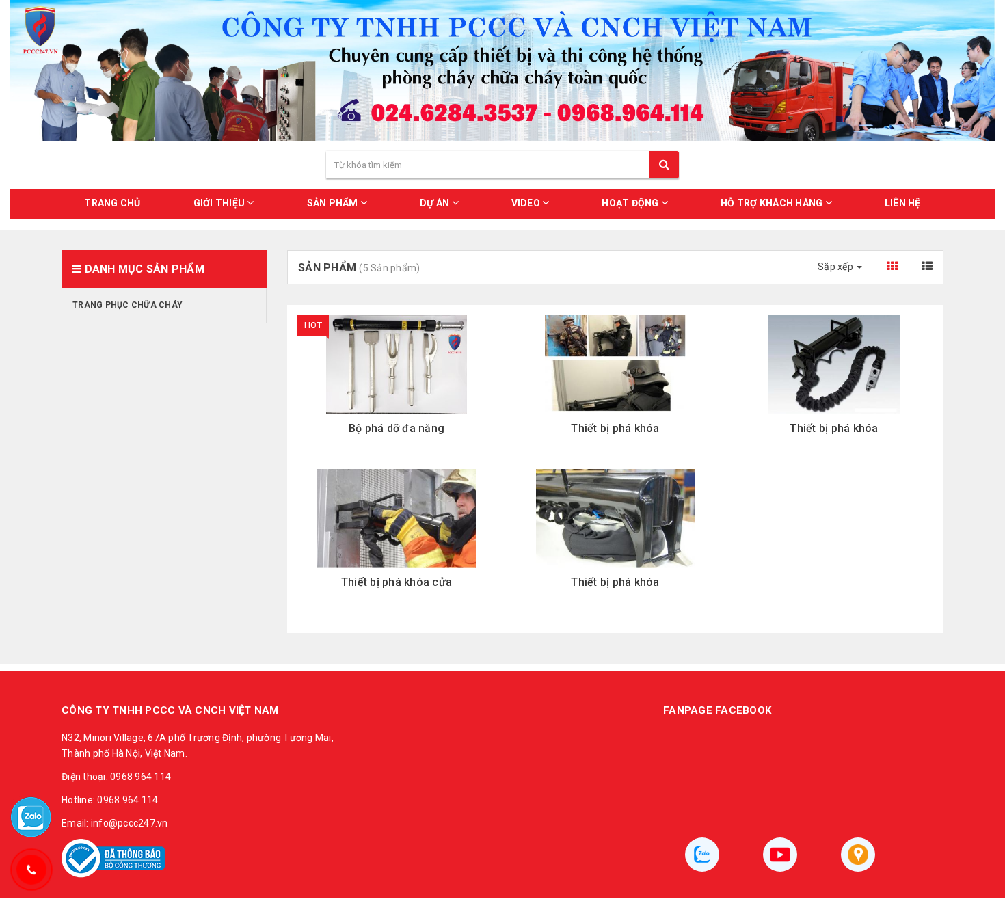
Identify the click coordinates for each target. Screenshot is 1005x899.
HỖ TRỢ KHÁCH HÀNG (773, 203)
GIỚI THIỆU (220, 203)
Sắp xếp (836, 266)
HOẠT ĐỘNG (631, 203)
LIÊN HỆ (903, 203)
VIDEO (527, 203)
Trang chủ (112, 203)
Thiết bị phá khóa (615, 428)
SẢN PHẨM (333, 203)
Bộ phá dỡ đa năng (396, 428)
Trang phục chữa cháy (127, 305)
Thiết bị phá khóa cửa (396, 582)
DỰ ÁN (436, 203)
